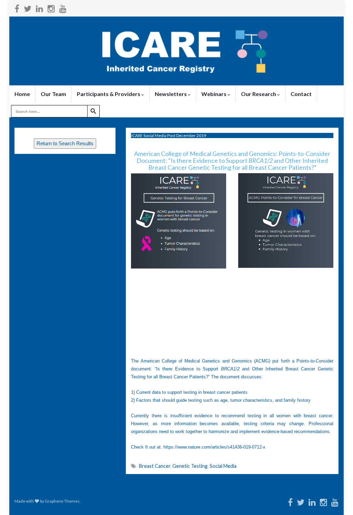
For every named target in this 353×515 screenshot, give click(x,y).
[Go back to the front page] (176, 51)
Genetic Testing (190, 466)
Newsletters (171, 94)
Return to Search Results (65, 143)
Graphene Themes (62, 501)
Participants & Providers (109, 94)
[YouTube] (63, 7)
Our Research (259, 94)
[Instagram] (51, 7)
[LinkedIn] (39, 7)
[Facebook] (16, 7)
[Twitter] (27, 7)
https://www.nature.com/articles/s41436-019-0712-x (214, 447)
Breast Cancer (154, 466)
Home (22, 94)
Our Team (53, 94)
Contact (301, 94)
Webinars (214, 94)
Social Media (223, 466)
